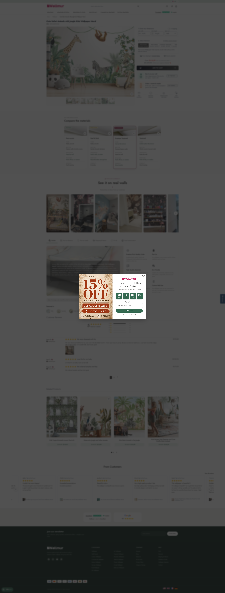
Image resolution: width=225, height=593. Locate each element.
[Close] (143, 276)
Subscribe (129, 311)
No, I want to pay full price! (129, 314)
